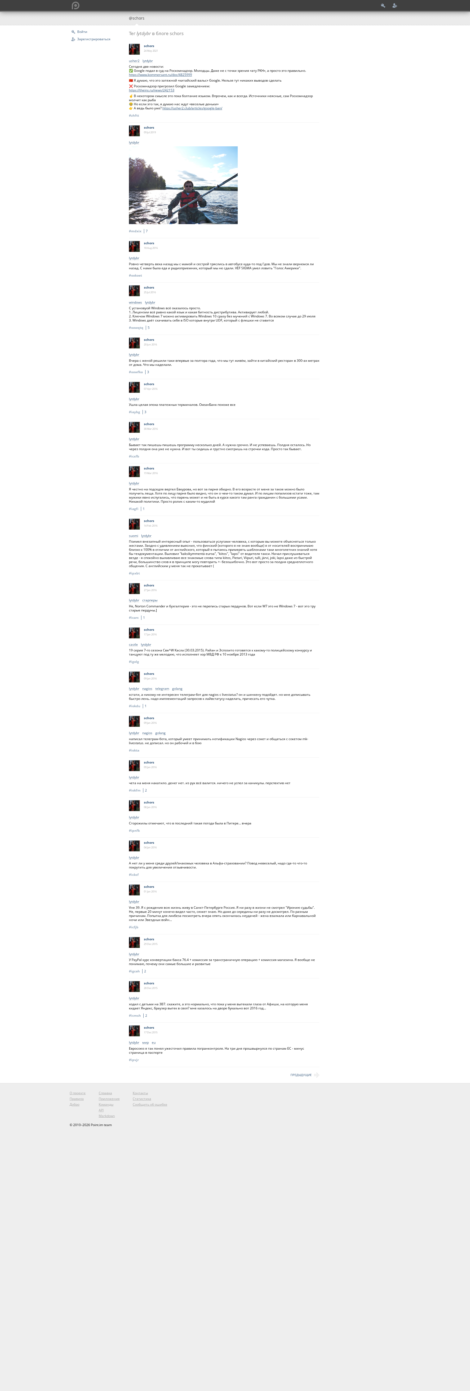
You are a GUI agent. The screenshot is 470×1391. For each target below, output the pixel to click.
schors (149, 46)
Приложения (109, 1099)
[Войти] (383, 5)
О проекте (78, 1093)
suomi (133, 536)
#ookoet (135, 275)
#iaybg (137, 412)
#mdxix (138, 231)
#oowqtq (139, 327)
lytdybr (148, 61)
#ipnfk (134, 830)
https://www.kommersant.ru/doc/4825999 (160, 74)
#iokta (134, 750)
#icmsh (138, 1015)
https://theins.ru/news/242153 (151, 90)
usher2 (134, 61)
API (101, 1110)
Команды (106, 1104)
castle (133, 645)
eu (154, 1042)
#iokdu (138, 706)
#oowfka (139, 372)
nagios (147, 689)
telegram (162, 689)
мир (145, 1042)
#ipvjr (134, 1060)
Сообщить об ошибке (150, 1104)
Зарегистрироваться (93, 39)
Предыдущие (301, 1075)
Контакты (140, 1093)
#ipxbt (134, 573)
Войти (82, 31)
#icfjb (133, 927)
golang (177, 689)
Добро (74, 1104)
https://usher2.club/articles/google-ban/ (192, 108)
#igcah (137, 971)
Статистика (142, 1099)
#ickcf (134, 874)
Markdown (107, 1116)
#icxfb (134, 456)
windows (135, 302)
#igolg (134, 661)
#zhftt (134, 115)
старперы (149, 600)
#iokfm (138, 790)
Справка (105, 1093)
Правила (77, 1099)
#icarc (137, 617)
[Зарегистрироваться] (394, 5)
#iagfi (137, 508)
